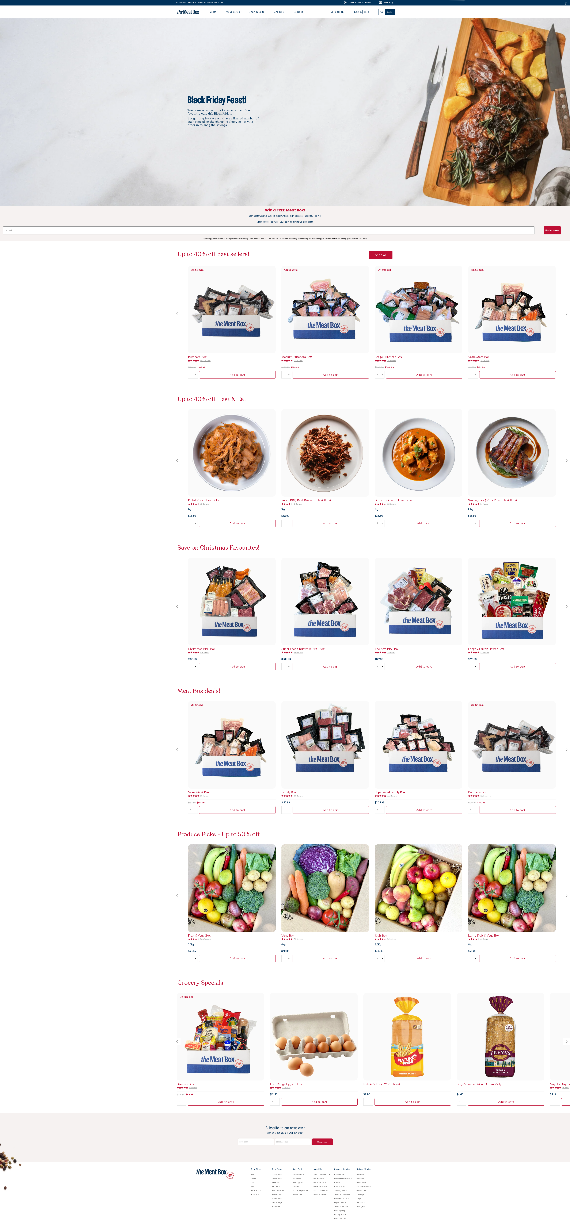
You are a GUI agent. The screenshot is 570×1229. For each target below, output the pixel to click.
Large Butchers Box (388, 357)
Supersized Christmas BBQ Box (302, 649)
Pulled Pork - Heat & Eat (204, 500)
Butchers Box (197, 357)
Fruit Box (381, 935)
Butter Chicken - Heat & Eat (394, 500)
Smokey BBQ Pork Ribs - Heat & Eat (492, 500)
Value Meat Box (478, 357)
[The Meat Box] (222, 1174)
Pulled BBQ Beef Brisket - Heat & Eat (306, 500)
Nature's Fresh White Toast (381, 1084)
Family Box (288, 792)
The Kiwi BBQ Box (387, 649)
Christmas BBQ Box (201, 649)
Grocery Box (185, 1084)
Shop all (381, 255)
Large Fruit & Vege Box (483, 935)
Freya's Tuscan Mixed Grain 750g (479, 1084)
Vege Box (287, 935)
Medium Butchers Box (296, 357)
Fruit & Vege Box (199, 935)
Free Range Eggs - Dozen (287, 1084)
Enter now (552, 230)
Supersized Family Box (390, 792)
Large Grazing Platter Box (486, 649)
